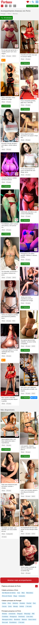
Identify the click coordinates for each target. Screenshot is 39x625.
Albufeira (15, 603)
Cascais (4, 606)
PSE (33, 613)
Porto (9, 603)
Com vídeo (29, 616)
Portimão (22, 603)
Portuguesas (13, 616)
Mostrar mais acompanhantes (20, 580)
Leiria (10, 606)
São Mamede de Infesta (8, 593)
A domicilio (12, 613)
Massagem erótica (7, 619)
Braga (15, 596)
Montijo (15, 606)
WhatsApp (27, 613)
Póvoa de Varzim (7, 596)
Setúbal (22, 606)
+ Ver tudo (28, 606)
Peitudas (4, 613)
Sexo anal (5, 622)
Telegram (19, 613)
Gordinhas (5, 616)
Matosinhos (29, 593)
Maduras (24, 619)
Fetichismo (22, 616)
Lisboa (4, 603)
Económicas (13, 622)
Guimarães (22, 596)
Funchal (29, 603)
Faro (34, 603)
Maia (23, 593)
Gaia (18, 593)
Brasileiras (17, 619)
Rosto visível (32, 619)
